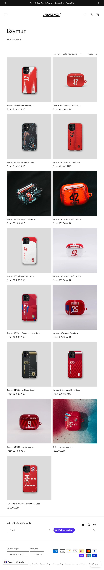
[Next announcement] (99, 3)
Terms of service (72, 564)
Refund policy (45, 564)
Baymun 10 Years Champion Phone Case (23, 333)
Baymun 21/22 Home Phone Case (66, 390)
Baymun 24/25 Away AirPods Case (21, 219)
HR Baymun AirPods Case (63, 447)
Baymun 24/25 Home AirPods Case (67, 219)
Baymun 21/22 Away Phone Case (20, 390)
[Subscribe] (49, 530)
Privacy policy (58, 564)
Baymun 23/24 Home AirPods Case (67, 276)
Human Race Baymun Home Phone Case (23, 504)
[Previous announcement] (5, 3)
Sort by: (57, 53)
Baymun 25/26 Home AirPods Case (67, 105)
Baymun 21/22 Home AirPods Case (21, 447)
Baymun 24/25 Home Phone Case (66, 162)
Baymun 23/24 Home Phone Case (21, 276)
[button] (6, 15)
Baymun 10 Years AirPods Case (65, 333)
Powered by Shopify (30, 564)
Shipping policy (86, 564)
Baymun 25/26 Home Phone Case (21, 105)
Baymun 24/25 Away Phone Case (20, 162)
